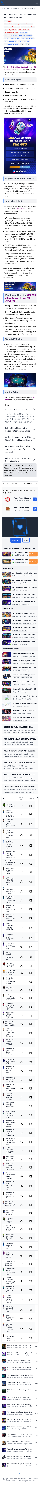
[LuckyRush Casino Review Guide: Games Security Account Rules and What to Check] (6, 602)
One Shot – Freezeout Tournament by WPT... (10, 1150)
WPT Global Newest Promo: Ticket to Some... (10, 1087)
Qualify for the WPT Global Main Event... (10, 937)
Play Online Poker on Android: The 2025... (10, 899)
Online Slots (32, 590)
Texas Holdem (34, 670)
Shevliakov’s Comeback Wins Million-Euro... (10, 1309)
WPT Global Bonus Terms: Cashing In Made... (10, 1123)
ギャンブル (21, 699)
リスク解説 (28, 699)
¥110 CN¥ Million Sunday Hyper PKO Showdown (20, 298)
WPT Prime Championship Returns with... (10, 1023)
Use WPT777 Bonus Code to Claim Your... (10, 1246)
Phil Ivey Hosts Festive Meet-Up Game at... (10, 1175)
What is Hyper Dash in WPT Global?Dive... (10, 813)
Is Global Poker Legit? (11, 805)
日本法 (15, 699)
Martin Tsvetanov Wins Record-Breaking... (10, 890)
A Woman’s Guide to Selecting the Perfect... (10, 1166)
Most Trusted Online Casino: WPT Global (10, 1114)
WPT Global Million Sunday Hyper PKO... (10, 1015)
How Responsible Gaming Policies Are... (10, 1337)
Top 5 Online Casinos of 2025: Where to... (10, 1141)
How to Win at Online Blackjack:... (10, 1158)
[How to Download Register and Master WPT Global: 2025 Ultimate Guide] (6, 676)
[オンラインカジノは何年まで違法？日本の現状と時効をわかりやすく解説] (6, 697)
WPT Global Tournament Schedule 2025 (10, 1237)
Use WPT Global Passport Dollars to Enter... (9, 1327)
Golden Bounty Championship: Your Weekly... (10, 862)
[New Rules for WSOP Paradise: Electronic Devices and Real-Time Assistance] (6, 711)
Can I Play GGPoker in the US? (10, 989)
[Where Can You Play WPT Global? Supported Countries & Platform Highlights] (6, 661)
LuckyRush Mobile (17, 597)
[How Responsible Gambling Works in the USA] (6, 718)
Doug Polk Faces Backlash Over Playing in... (10, 823)
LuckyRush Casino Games (19, 590)
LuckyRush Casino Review (19, 604)
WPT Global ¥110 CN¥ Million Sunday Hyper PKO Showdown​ (30, 8)
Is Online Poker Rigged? (10, 1220)
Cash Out (32, 656)
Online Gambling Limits (33, 720)
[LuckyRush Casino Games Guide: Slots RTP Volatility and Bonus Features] (6, 588)
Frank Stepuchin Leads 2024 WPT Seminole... (10, 1032)
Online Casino (31, 685)
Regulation (26, 706)
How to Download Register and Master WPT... (10, 1280)
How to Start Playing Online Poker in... (10, 1271)
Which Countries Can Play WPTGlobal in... (9, 927)
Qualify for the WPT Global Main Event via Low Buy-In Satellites (11, 483)
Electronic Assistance (24, 713)
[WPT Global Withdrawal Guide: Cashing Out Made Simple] (6, 654)
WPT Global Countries (27, 663)
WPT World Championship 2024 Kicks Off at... (10, 1204)
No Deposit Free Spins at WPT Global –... (10, 1105)
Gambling (19, 706)
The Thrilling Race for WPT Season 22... (10, 1079)
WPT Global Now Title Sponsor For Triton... (10, 1195)
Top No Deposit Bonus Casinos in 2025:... (9, 955)
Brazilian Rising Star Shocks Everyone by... (9, 844)
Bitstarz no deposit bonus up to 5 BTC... (9, 1042)
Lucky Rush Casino (29, 576)
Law (14, 706)
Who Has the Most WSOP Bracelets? (10, 972)
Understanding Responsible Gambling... (10, 1263)
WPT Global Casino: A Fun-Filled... (10, 1212)
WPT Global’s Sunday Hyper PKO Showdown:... (10, 854)
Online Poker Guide (26, 678)
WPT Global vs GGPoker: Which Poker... (10, 871)
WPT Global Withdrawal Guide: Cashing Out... (10, 1052)
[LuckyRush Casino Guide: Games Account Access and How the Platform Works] (6, 574)
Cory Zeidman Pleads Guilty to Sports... (10, 997)
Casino (23, 685)
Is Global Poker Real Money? (10, 965)
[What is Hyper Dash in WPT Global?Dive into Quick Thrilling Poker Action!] (6, 669)
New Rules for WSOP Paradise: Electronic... (10, 1096)
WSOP (15, 713)
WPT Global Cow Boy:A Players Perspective (10, 1132)
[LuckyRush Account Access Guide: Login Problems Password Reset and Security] (6, 581)
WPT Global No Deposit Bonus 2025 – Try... (10, 908)
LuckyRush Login (17, 583)
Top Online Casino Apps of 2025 (28, 483)
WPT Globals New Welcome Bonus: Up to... (10, 1185)
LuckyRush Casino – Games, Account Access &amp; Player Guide (13, 8)
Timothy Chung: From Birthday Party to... (10, 1318)
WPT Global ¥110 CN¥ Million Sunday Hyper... (10, 1070)
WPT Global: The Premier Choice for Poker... (10, 1289)
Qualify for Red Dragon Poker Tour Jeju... (10, 1006)
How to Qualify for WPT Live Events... (9, 1255)
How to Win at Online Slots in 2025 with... (10, 946)
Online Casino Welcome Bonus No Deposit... (9, 1299)
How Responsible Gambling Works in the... (10, 880)
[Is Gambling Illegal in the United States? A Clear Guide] (6, 704)
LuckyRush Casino (17, 576)
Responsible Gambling (19, 692)
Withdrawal (24, 656)
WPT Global (20, 209)
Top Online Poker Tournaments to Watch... (10, 980)
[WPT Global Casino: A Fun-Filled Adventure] (6, 683)
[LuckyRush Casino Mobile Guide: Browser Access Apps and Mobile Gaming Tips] (6, 595)
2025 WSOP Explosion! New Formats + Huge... (10, 917)
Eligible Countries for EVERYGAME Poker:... (10, 1228)
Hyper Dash (16, 670)
